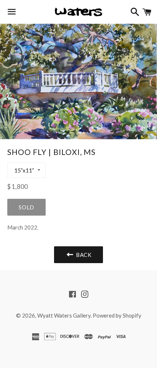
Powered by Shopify (117, 315)
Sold (26, 207)
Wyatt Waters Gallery (64, 315)
